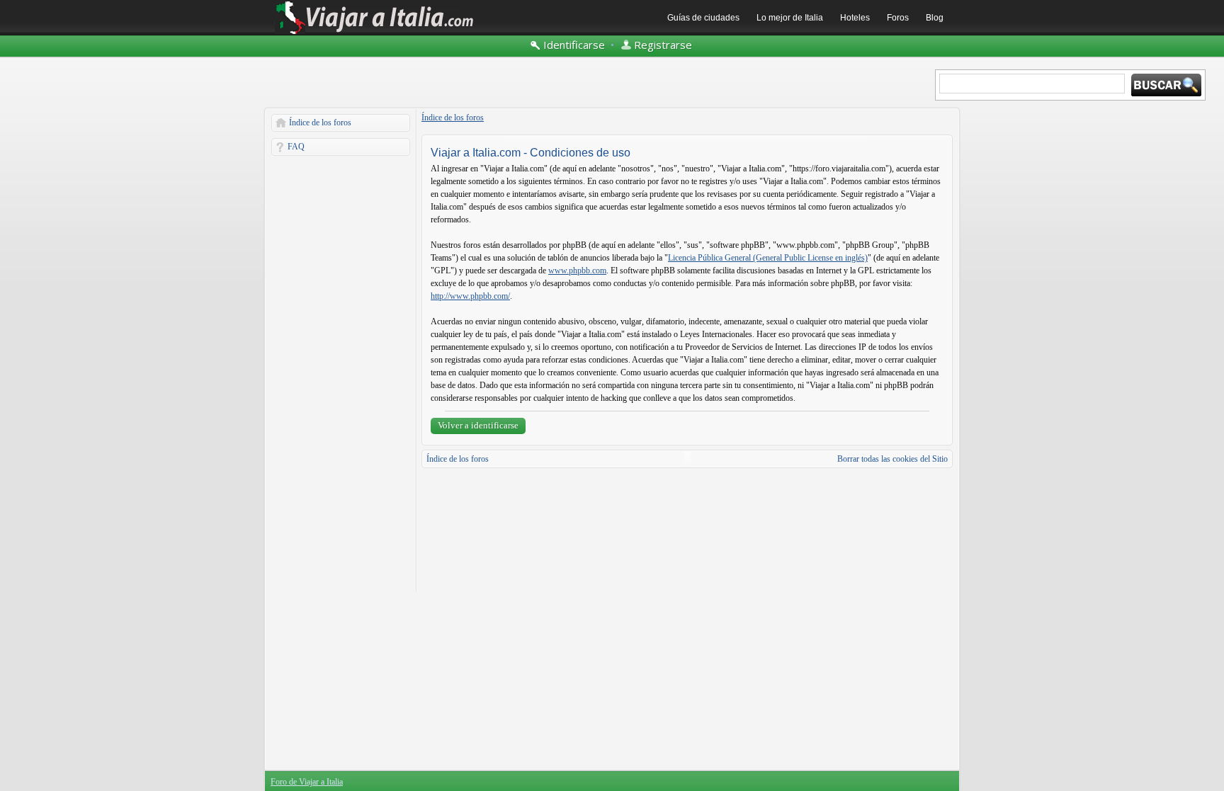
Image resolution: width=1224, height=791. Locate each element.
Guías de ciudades (703, 18)
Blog (935, 18)
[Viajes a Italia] (374, 33)
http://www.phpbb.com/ (470, 296)
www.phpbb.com (577, 270)
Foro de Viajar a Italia (307, 782)
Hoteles (855, 18)
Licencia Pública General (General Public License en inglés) (768, 258)
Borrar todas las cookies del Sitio (892, 459)
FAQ (296, 147)
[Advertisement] (340, 373)
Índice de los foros (320, 122)
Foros (898, 18)
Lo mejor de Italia (789, 18)
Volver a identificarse (478, 425)
